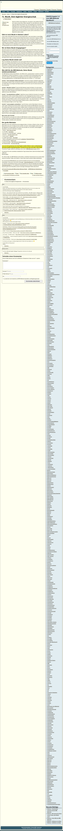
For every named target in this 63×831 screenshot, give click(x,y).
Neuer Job (49, 530)
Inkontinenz (50, 386)
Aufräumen (49, 104)
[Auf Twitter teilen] (17, 173)
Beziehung (49, 144)
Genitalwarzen (50, 309)
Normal (49, 537)
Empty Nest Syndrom (52, 222)
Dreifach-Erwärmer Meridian (53, 197)
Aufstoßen (49, 106)
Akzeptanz (49, 80)
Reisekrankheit (50, 570)
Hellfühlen (49, 355)
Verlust (48, 741)
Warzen (49, 763)
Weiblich (49, 773)
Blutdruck (49, 156)
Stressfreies (50, 669)
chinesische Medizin (52, 171)
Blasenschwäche (51, 153)
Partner (49, 547)
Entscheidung (50, 234)
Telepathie (49, 686)
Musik (25, 169)
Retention (49, 573)
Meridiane (49, 495)
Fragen (35, 11)
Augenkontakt (50, 109)
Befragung (49, 129)
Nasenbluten (50, 525)
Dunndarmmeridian (51, 201)
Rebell (48, 567)
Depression (50, 190)
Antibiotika (49, 93)
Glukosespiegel (50, 328)
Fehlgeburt (49, 265)
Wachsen (49, 760)
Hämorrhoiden (50, 341)
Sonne (48, 651)
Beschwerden (50, 138)
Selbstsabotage (51, 629)
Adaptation (49, 76)
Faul (48, 262)
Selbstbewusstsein (51, 623)
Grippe (48, 332)
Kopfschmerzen (51, 430)
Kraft (48, 433)
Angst (48, 90)
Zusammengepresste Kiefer (53, 804)
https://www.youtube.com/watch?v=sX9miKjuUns (30, 232)
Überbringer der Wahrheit (53, 706)
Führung (49, 285)
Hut (48, 380)
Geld (48, 306)
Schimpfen (49, 590)
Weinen (49, 778)
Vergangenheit (50, 732)
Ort (3, 276)
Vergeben (49, 734)
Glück (48, 325)
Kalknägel (49, 404)
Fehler (48, 263)
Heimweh (49, 354)
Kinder (48, 418)
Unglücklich (50, 720)
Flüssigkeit (49, 276)
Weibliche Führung (51, 775)
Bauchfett (49, 119)
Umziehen (49, 711)
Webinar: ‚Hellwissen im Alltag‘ (54, 821)
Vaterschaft (49, 727)
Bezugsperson (50, 145)
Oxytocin (49, 544)
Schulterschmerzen (51, 608)
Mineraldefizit (50, 498)
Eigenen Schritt (50, 207)
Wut (48, 790)
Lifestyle (49, 459)
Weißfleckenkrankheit (52, 779)
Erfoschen (49, 246)
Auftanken (49, 107)
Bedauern (49, 124)
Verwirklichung (50, 749)
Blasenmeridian (51, 151)
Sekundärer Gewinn (51, 622)
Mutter (48, 514)
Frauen (49, 277)
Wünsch (49, 787)
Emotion (49, 217)
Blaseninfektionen (51, 150)
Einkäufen (49, 210)
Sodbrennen (50, 649)
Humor (48, 377)
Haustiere (49, 343)
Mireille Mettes (7, 19)
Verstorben (49, 747)
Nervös (49, 527)
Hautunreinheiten (51, 349)
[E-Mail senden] (38, 173)
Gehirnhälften (50, 303)
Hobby (48, 371)
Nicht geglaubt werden (52, 531)
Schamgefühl (50, 582)
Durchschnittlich (51, 205)
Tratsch (49, 694)
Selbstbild (49, 625)
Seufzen (49, 634)
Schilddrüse (50, 586)
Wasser (49, 764)
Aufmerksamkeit (51, 102)
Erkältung (49, 248)
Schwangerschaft (51, 611)
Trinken (49, 701)
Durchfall (49, 202)
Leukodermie (50, 458)
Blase (48, 148)
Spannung (49, 655)
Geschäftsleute (50, 312)
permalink (6, 170)
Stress (48, 668)
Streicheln (49, 665)
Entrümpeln (50, 231)
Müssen (49, 513)
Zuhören (49, 801)
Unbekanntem (50, 715)
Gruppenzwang (50, 338)
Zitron (48, 796)
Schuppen (49, 609)
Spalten (49, 654)
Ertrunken (49, 253)
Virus (48, 753)
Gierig (48, 321)
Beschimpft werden (51, 133)
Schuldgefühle (50, 606)
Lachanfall (49, 446)
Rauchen (49, 563)
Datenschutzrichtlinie (25, 827)
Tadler (48, 680)
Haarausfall (49, 340)
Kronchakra (50, 442)
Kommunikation (51, 424)
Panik (48, 545)
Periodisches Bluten (52, 551)
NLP (48, 536)
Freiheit (49, 280)
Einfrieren (49, 208)
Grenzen (49, 331)
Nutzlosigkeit (50, 539)
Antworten (6, 212)
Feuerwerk (49, 268)
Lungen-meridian (51, 469)
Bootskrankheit (50, 162)
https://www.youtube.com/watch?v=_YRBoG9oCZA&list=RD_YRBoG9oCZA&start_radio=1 (21, 207)
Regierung (49, 568)
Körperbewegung (51, 432)
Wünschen (49, 789)
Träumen (49, 698)
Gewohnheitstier (51, 320)
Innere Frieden (50, 387)
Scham (48, 580)
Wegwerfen (49, 772)
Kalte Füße (49, 406)
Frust (48, 283)
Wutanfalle (49, 792)
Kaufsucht (49, 415)
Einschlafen (50, 213)
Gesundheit (50, 317)
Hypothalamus (50, 381)
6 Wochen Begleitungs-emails (52, 58)
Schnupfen (49, 600)
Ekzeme (49, 214)
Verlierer (49, 740)
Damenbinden (50, 181)
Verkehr (49, 735)
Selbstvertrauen (51, 631)
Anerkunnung (50, 89)
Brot (48, 164)
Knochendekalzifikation (52, 421)
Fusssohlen (50, 289)
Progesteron (50, 560)
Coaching (49, 176)
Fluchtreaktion (50, 272)
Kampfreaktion (50, 412)
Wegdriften (49, 770)
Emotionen (49, 219)
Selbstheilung (39, 169)
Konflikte (49, 426)
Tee (48, 684)
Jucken (49, 397)
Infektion (49, 384)
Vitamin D (49, 755)
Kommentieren (50, 423)
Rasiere (49, 562)
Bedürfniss (49, 125)
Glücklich (49, 326)
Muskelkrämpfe (50, 510)
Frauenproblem (50, 279)
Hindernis (49, 369)
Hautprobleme (50, 348)
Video (8, 11)
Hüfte (48, 375)
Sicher (48, 643)
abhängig (49, 70)
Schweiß (49, 613)
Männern (49, 478)
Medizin (49, 485)
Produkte (13, 11)
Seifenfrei (49, 620)
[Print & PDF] (32, 173)
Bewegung (49, 139)
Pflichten (49, 553)
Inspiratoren (50, 390)
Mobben (49, 502)
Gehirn (48, 302)
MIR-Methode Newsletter (53, 56)
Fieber (48, 269)
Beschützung (50, 136)
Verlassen (49, 737)
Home (3, 11)
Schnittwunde (50, 599)
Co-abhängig (50, 174)
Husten (49, 378)
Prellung (49, 557)
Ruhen (48, 576)
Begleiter (30, 11)
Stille (48, 663)
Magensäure (50, 473)
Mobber (49, 504)
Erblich (49, 243)
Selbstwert (49, 632)
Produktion (49, 559)
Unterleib (49, 723)
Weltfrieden (49, 783)
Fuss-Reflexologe (51, 286)
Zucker (48, 798)
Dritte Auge (49, 199)
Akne (48, 78)
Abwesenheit (50, 73)
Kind (48, 416)
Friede (48, 282)
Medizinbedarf (50, 487)
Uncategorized (50, 717)
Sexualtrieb (49, 640)
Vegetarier (49, 729)
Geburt (48, 291)
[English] (48, 9)
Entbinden (49, 228)
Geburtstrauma (50, 294)
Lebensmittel (50, 453)
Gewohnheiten (50, 318)
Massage (49, 479)
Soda (48, 648)
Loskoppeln (50, 464)
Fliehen (49, 271)
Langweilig (49, 449)
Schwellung (50, 614)
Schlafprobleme (51, 593)
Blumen (49, 155)
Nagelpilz (49, 518)
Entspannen (50, 237)
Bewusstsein (50, 142)
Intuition (49, 392)
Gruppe (49, 337)
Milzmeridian (17, 169)
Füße (48, 288)
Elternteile (49, 216)
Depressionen (50, 191)
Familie (49, 260)
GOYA (48, 329)
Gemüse (49, 308)
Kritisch (49, 441)
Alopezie (49, 87)
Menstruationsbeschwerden (53, 493)
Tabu (48, 678)
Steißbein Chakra (51, 660)
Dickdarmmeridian (51, 196)
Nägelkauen (50, 516)
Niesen (48, 534)
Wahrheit (49, 761)
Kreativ (49, 438)
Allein (48, 84)
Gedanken (49, 295)
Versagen (49, 743)
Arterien (49, 99)
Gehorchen (49, 305)
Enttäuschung (50, 240)
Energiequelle (10, 169)
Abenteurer (49, 69)
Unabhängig (50, 712)
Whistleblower (50, 784)
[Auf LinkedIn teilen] (24, 173)
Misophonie (50, 501)
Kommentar (5, 260)
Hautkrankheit (50, 346)
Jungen (49, 401)
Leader (48, 450)
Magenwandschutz (51, 476)
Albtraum (49, 81)
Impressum (39, 827)
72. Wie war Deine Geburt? (38, 175)
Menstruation (50, 492)
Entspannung (50, 239)
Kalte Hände (50, 407)
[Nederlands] (42, 9)
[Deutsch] (36, 9)
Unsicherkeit (50, 721)
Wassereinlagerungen (52, 766)
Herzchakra (50, 363)
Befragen (49, 127)
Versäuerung (50, 744)
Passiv (48, 548)
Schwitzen (49, 619)
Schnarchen (50, 597)
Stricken (49, 671)
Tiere (48, 688)
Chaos (48, 170)
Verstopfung (50, 746)
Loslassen (49, 465)
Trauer (48, 695)
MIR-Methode (7, 8)
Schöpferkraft (50, 602)
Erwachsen (49, 254)
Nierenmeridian (50, 533)
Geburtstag (49, 292)
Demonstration (50, 188)
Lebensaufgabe (51, 452)
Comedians (50, 178)
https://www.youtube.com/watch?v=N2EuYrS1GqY (21, 230)
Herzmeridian (50, 366)
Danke (48, 184)
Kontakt (47, 11)
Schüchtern (50, 603)
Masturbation (50, 482)
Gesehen (49, 315)
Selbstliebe (49, 628)
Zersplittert (49, 795)
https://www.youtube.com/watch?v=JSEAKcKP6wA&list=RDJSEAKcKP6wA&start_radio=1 (21, 195)
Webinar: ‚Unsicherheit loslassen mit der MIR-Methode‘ (52, 811)
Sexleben (49, 637)
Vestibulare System (51, 750)
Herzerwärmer (50, 364)
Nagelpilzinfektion (51, 521)
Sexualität (49, 639)
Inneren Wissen (50, 389)
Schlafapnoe (50, 591)
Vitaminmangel (50, 756)
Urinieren (49, 726)
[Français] (53, 9)
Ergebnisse (19, 11)
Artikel (24, 11)
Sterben (49, 662)
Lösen (48, 462)
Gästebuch (40, 11)
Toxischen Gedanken (52, 692)
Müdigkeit (49, 507)
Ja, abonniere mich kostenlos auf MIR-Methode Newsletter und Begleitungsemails (21, 278)
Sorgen (49, 652)
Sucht (48, 674)
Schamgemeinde (51, 583)
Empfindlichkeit (50, 220)
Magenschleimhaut (51, 475)
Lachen (49, 447)
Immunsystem (50, 383)
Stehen (49, 658)
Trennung (49, 700)
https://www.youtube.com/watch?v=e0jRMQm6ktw (26, 234)
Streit (48, 666)
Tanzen (49, 681)
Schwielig (49, 617)
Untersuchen (50, 724)
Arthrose (49, 101)
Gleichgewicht (50, 323)
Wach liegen (50, 758)
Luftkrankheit (50, 467)
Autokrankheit (50, 116)
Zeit (48, 793)
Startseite (4, 14)
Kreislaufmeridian (51, 439)
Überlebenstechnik (51, 709)
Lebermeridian (50, 455)
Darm (48, 185)
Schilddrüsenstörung (52, 588)
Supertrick (49, 675)
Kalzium (49, 409)
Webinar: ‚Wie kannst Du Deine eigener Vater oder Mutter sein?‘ (54, 815)
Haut (48, 344)
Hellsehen (49, 357)
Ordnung (49, 541)
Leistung (49, 456)
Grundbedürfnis (51, 334)
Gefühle (49, 299)
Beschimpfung (50, 135)
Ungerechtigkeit (51, 718)
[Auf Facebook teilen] (8, 173)
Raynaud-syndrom (51, 565)
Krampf (49, 435)
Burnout (49, 167)
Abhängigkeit (50, 72)
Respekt (49, 571)
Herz (48, 361)
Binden (49, 147)
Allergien (49, 86)
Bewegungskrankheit (52, 141)
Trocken (49, 703)
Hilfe (48, 367)
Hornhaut (49, 374)
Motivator (22, 169)
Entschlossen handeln (52, 236)
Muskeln (49, 511)
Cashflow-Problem (51, 168)
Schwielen (49, 616)
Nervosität (49, 528)
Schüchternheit (50, 605)
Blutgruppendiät (51, 158)
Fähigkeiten (50, 259)
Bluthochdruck (50, 159)
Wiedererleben (50, 786)
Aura (48, 110)
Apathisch (49, 96)
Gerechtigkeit (50, 311)
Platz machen (50, 556)
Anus (48, 95)
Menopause (50, 490)
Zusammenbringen (51, 802)
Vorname (5, 271)
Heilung (49, 351)
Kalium (48, 403)
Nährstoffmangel (51, 522)
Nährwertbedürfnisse (52, 524)
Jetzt (48, 395)
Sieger (48, 646)
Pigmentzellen (50, 554)
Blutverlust (49, 161)
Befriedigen (50, 130)
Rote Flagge (50, 574)
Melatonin (49, 488)
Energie (5, 169)
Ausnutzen (49, 112)
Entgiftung (49, 230)
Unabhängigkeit (51, 714)
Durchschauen (50, 204)
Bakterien (49, 118)
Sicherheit (49, 645)
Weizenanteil (50, 781)
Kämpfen (49, 410)
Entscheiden (50, 233)
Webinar (49, 769)
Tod (48, 689)
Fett (48, 266)
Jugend (49, 400)
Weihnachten (50, 776)
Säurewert (49, 579)
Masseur (49, 481)
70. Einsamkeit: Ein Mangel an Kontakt (10, 175)
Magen (48, 470)
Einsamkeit (49, 211)
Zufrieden (49, 799)
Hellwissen (49, 358)
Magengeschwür (51, 472)
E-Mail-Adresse (6, 273)
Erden (48, 245)
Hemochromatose (51, 360)
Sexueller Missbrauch (52, 642)
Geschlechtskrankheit (52, 314)
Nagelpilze (49, 519)
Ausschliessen (50, 115)
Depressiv (49, 193)
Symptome (49, 677)
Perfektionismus (51, 550)
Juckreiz (49, 398)
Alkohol (49, 83)
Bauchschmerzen (51, 121)
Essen (48, 257)
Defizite (49, 187)
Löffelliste (49, 461)
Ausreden (49, 113)
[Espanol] (59, 9)
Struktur (49, 672)
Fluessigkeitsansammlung (53, 274)
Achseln (49, 75)
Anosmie (49, 92)
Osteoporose (50, 542)
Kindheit (49, 420)
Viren (48, 752)
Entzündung (50, 242)
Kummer (49, 444)
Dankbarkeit (50, 182)
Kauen (48, 413)
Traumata (49, 697)
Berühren (49, 132)
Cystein (49, 179)
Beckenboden (50, 122)
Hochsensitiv (50, 372)
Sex (48, 635)
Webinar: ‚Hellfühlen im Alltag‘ (54, 822)
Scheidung (49, 585)
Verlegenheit (50, 738)
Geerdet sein (50, 297)
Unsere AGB (33, 827)
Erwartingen (50, 256)
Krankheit (49, 436)
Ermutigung (50, 250)
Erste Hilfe (49, 251)
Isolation (49, 393)
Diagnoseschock (51, 194)
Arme (48, 98)
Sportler (49, 657)
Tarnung (49, 683)
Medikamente (50, 484)
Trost (48, 704)
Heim (48, 352)
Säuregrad (49, 577)
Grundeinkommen (51, 335)
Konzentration (50, 429)
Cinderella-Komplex (51, 173)
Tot (48, 691)
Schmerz (49, 594)
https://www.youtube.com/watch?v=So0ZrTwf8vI (27, 239)
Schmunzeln (50, 596)
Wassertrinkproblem (52, 767)
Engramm (49, 227)
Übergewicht (50, 707)
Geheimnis (49, 300)
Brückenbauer (50, 165)
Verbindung (50, 730)
